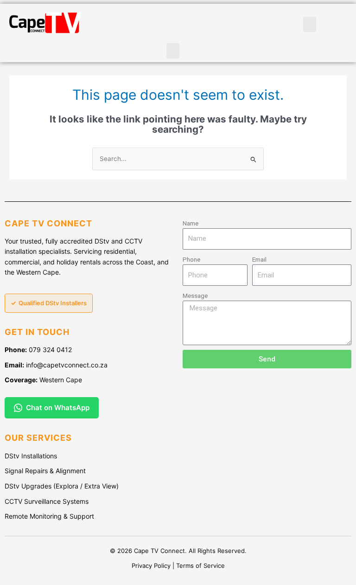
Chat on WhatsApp (57, 407)
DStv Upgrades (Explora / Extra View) (62, 486)
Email (259, 259)
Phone (191, 259)
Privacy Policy (151, 565)
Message (195, 295)
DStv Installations (31, 456)
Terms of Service (200, 565)
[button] (172, 50)
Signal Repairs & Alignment (45, 471)
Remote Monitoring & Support (49, 516)
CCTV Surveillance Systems (47, 501)
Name (190, 223)
